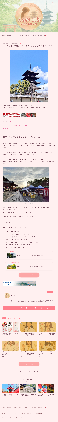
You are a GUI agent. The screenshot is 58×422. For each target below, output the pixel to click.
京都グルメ (27, 417)
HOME (3, 413)
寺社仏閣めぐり (25, 43)
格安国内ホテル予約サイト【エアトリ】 (29, 371)
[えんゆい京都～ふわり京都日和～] (29, 16)
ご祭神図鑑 (12, 418)
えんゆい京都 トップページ (7, 417)
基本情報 (5, 128)
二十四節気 (5, 418)
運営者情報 (25, 418)
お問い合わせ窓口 (18, 420)
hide (11, 121)
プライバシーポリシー (7, 420)
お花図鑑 (19, 418)
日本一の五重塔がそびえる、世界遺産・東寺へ (15, 126)
